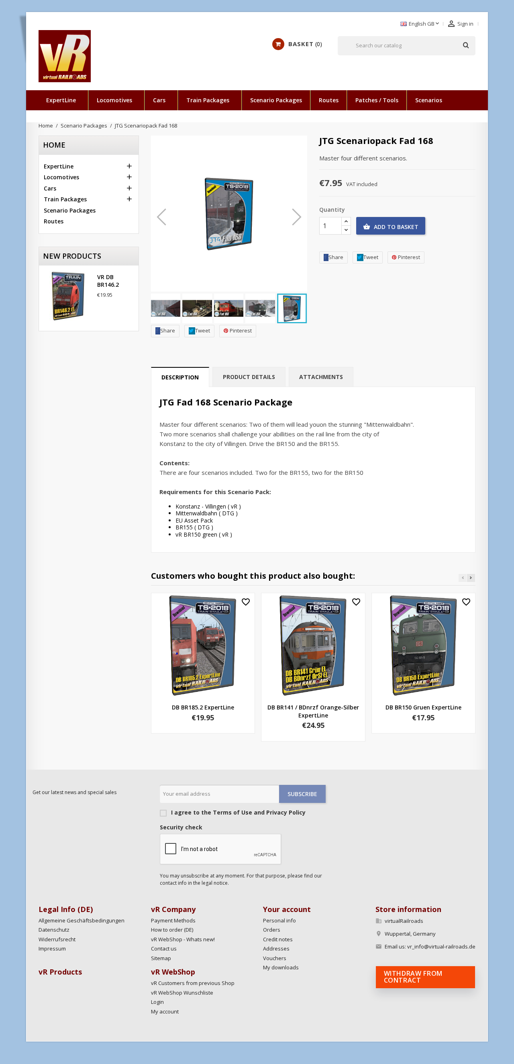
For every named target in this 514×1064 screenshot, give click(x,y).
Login (157, 1001)
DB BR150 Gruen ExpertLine (423, 707)
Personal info (279, 920)
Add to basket (390, 227)
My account (165, 1011)
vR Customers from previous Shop (193, 983)
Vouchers (274, 958)
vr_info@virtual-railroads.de (441, 946)
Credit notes (278, 939)
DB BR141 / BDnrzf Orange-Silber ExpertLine (313, 711)
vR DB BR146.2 (108, 281)
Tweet (202, 330)
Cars (159, 100)
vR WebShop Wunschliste (182, 992)
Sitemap (161, 958)
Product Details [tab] (249, 377)
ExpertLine (61, 100)
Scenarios (428, 100)
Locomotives (114, 100)
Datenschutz (54, 929)
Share (167, 330)
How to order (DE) (172, 929)
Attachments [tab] (321, 377)
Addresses (276, 948)
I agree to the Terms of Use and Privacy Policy (237, 812)
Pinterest (241, 330)
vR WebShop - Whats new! (183, 939)
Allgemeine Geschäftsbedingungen (81, 920)
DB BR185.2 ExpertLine (203, 707)
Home (54, 145)
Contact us (164, 948)
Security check (181, 827)
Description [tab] (180, 377)
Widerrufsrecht (57, 939)
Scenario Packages (276, 100)
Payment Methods (173, 920)
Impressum (52, 948)
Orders (271, 929)
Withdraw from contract (413, 977)
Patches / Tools (376, 100)
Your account (287, 909)
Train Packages (207, 100)
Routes (329, 100)
